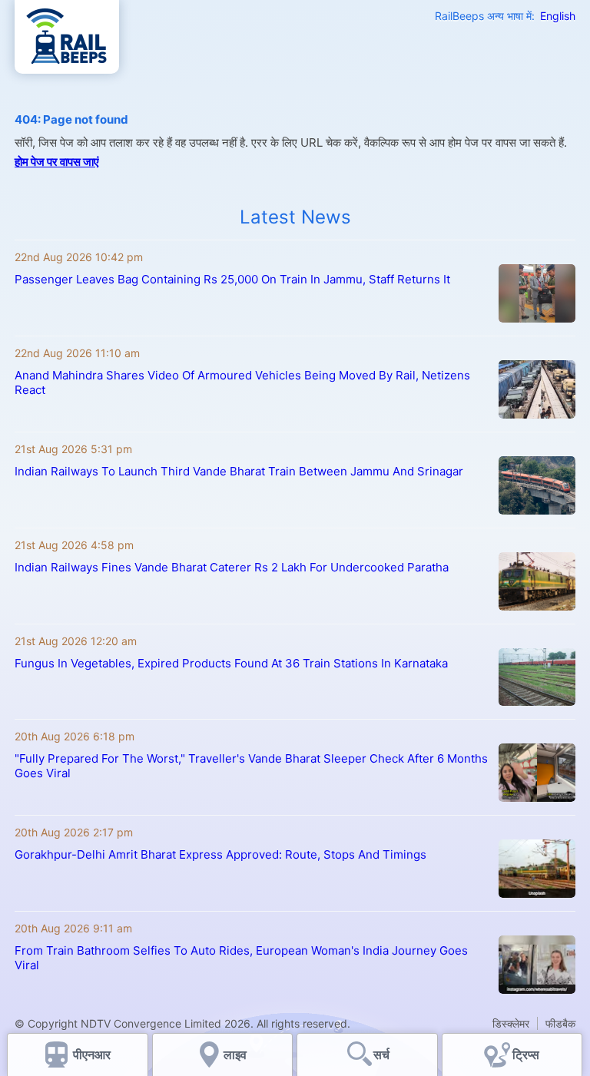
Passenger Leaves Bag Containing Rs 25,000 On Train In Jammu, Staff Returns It (232, 279)
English (557, 15)
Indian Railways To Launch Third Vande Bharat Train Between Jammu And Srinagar (239, 471)
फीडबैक (560, 1023)
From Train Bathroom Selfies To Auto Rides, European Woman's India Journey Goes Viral (241, 957)
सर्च (381, 1054)
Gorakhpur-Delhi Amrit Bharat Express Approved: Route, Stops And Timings (220, 854)
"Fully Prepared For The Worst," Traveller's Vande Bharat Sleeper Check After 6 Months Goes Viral (251, 765)
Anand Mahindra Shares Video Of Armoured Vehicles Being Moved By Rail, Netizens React (242, 382)
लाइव (237, 1054)
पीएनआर (92, 1054)
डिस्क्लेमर (510, 1023)
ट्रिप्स (525, 1054)
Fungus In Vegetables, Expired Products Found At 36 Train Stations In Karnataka (231, 663)
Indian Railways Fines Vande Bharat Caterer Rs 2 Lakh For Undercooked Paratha (232, 567)
